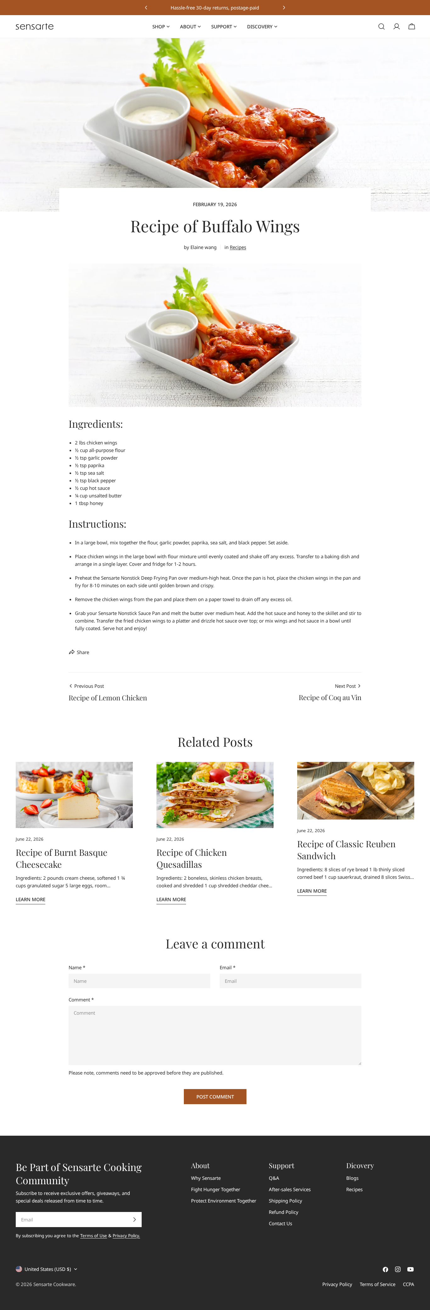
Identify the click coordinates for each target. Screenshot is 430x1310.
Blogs (352, 1178)
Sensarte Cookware (54, 1284)
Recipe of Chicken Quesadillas (191, 858)
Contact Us (280, 1223)
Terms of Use (93, 1235)
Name (77, 967)
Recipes (238, 247)
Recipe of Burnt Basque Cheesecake (61, 858)
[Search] (381, 26)
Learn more (30, 899)
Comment (81, 999)
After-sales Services (290, 1189)
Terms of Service (377, 1284)
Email (227, 967)
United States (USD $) (48, 1269)
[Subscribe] (134, 1219)
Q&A (274, 1178)
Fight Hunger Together (215, 1189)
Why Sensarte (206, 1178)
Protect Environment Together (223, 1200)
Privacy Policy (337, 1284)
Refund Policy (283, 1212)
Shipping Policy (285, 1200)
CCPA (408, 1284)
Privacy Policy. (126, 1235)
